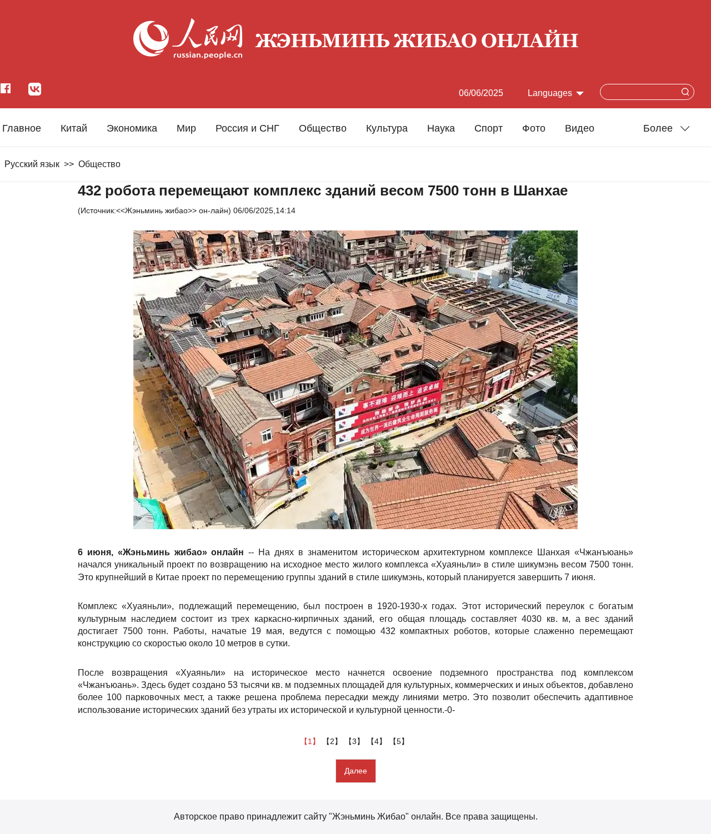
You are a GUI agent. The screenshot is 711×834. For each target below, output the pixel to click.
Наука (441, 128)
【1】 (311, 741)
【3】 (355, 741)
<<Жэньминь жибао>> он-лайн (172, 210)
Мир (186, 128)
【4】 (378, 741)
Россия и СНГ (247, 128)
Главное (21, 128)
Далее (355, 770)
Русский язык (31, 164)
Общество (323, 128)
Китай (74, 128)
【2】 (333, 741)
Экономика (132, 128)
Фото (533, 128)
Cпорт (488, 128)
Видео (579, 128)
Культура (387, 128)
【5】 (400, 741)
